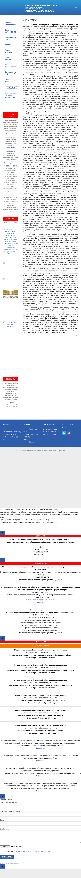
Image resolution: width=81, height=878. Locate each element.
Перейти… (41, 602)
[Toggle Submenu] (14, 73)
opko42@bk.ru (28, 442)
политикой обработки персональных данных (33, 851)
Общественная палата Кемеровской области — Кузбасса (41, 8)
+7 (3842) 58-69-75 (10, 147)
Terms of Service (13, 863)
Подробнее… (41, 748)
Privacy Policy (3, 863)
